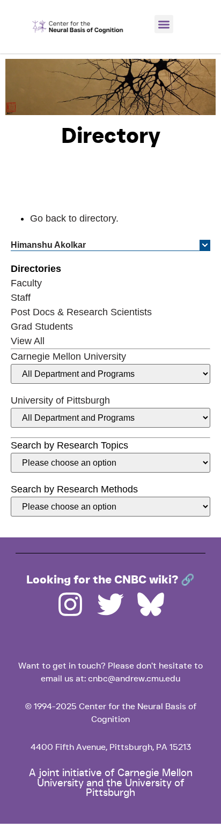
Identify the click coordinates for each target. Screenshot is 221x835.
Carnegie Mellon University (68, 356)
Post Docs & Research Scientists (81, 312)
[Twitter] (110, 604)
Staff (21, 297)
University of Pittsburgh (60, 400)
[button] (163, 24)
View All (28, 341)
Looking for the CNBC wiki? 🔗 (110, 580)
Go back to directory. (74, 218)
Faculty (26, 283)
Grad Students (42, 326)
